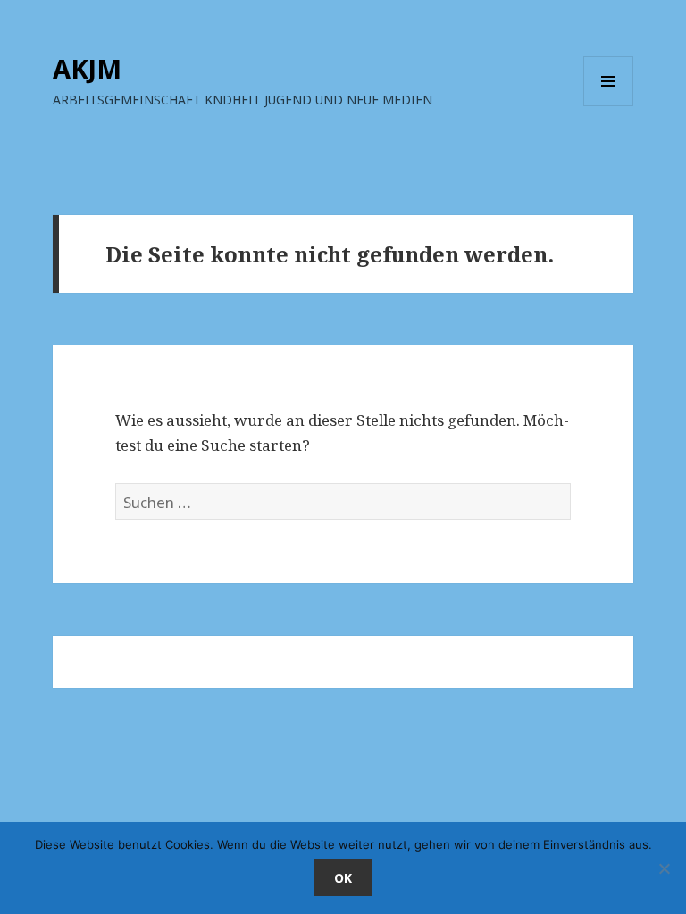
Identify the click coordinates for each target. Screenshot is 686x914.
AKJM (87, 68)
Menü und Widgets (608, 105)
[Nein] (664, 868)
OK (343, 877)
